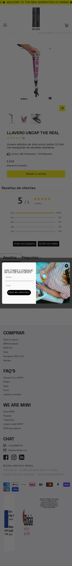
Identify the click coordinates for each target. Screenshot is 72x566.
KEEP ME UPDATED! (19, 292)
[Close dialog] (66, 266)
